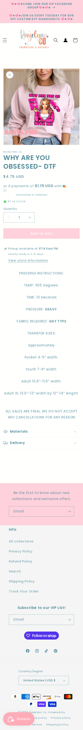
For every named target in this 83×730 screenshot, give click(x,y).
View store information (28, 260)
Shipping (9, 194)
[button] (5, 40)
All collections (21, 541)
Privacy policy (61, 718)
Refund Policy (20, 561)
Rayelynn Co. (38, 712)
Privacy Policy (20, 551)
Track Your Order (24, 591)
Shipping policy (57, 724)
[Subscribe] (69, 511)
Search (15, 571)
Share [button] (13, 456)
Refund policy (37, 718)
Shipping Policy (22, 581)
